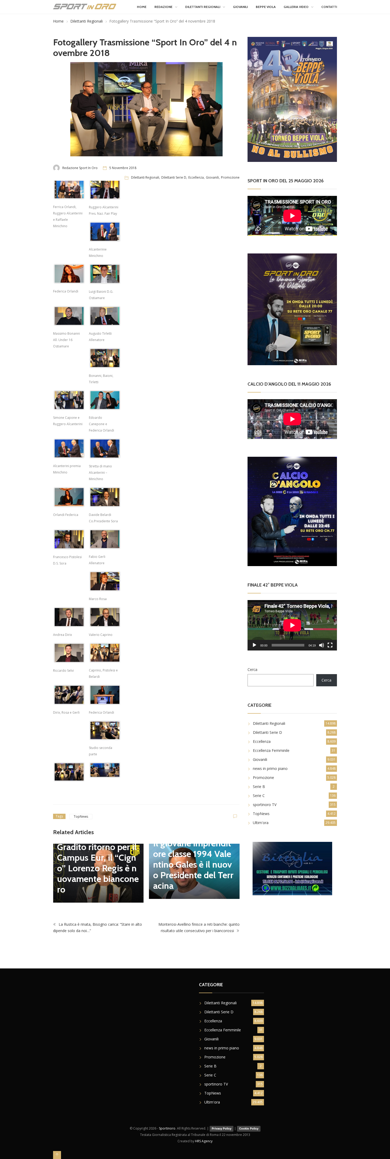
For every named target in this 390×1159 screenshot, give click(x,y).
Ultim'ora (260, 822)
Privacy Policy (221, 1124)
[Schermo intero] (330, 645)
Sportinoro (167, 1124)
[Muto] (321, 645)
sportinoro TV (264, 804)
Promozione (230, 177)
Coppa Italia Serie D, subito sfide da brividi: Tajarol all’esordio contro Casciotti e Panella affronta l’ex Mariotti (194, 856)
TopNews (81, 816)
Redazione (163, 7)
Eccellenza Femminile (271, 750)
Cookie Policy (248, 1124)
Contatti (329, 7)
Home (141, 7)
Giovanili (240, 7)
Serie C (259, 795)
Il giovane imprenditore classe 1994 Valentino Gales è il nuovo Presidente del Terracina (97, 864)
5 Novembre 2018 (122, 168)
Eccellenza (196, 177)
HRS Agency (204, 1137)
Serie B (259, 786)
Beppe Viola (266, 7)
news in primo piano (270, 768)
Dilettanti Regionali (202, 7)
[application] (292, 625)
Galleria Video (296, 7)
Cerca (252, 669)
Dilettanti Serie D (173, 177)
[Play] (254, 645)
